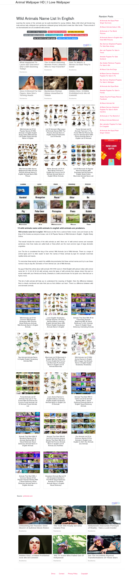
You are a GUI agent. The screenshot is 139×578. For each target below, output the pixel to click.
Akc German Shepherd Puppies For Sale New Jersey (111, 45)
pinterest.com (28, 496)
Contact (61, 573)
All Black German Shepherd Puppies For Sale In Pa (109, 74)
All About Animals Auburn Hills (110, 27)
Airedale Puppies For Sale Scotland (109, 57)
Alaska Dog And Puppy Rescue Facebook (110, 98)
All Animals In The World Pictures (108, 32)
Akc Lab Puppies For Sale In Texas (109, 51)
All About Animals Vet (107, 103)
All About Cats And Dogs (108, 69)
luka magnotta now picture (57, 32)
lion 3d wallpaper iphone (54, 35)
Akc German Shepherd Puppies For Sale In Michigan (111, 81)
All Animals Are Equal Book (109, 86)
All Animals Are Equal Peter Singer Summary (109, 21)
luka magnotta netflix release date (76, 35)
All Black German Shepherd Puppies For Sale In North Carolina (109, 109)
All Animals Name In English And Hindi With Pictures (111, 38)
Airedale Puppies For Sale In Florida (110, 91)
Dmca (53, 573)
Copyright (84, 573)
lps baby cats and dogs (76, 32)
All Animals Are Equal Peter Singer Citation (109, 131)
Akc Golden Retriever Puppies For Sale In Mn (110, 64)
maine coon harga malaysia (36, 32)
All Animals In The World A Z (110, 116)
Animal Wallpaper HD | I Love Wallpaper (43, 2)
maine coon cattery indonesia (34, 35)
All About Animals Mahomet (109, 120)
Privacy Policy (72, 573)
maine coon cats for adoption (67, 38)
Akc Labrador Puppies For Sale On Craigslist (110, 125)
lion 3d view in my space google (45, 38)
